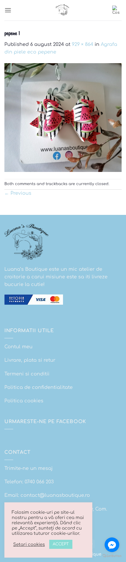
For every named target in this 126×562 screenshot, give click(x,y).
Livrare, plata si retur (29, 360)
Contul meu (18, 346)
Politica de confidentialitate (38, 387)
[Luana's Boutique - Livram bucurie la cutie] (63, 10)
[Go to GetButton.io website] (112, 556)
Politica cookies (23, 401)
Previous (17, 193)
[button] (7, 10)
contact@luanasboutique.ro (55, 495)
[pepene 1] (63, 117)
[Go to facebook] (112, 544)
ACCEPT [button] (61, 544)
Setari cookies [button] (29, 544)
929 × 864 (82, 44)
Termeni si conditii (27, 374)
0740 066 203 (39, 482)
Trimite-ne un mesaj (28, 468)
